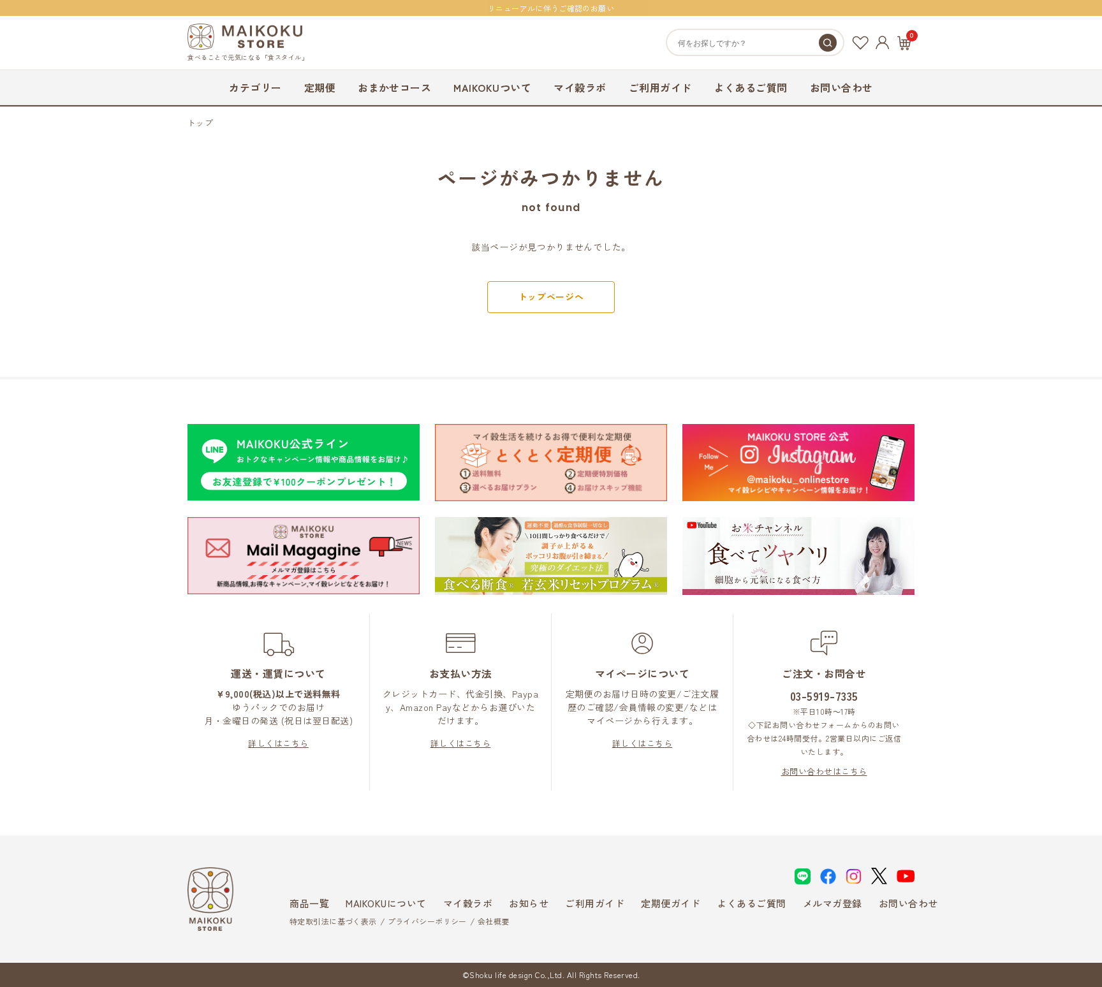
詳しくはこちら (278, 743)
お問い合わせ (841, 87)
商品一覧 (309, 903)
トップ (200, 123)
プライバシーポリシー (427, 921)
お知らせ (528, 903)
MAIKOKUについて (386, 903)
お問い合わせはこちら (824, 771)
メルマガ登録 (832, 903)
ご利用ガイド (660, 87)
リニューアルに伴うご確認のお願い (551, 8)
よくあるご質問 (751, 87)
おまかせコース (394, 87)
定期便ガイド (670, 903)
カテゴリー (255, 87)
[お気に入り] (860, 42)
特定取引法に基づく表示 (333, 921)
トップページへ (551, 296)
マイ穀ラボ (580, 87)
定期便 (319, 87)
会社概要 (494, 921)
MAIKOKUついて (492, 87)
